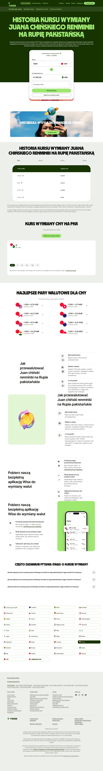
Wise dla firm (33, 705)
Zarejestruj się (89, 3)
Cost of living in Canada (38, 687)
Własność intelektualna (36, 724)
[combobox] (65, 64)
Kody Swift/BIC (56, 702)
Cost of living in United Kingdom (24, 685)
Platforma (45, 3)
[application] (22, 256)
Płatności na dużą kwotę (36, 700)
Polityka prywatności (57, 718)
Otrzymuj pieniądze (35, 702)
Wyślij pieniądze (51, 90)
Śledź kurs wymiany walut (51, 95)
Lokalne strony (56, 720)
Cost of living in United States (41, 685)
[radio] (17, 265)
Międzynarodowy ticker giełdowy (61, 700)
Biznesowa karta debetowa (37, 707)
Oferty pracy (10, 700)
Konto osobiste (25, 3)
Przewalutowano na (37, 73)
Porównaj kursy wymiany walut (60, 707)
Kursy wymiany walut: (13, 678)
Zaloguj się (80, 3)
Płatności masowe (34, 709)
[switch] (51, 69)
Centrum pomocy (11, 707)
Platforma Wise (34, 703)
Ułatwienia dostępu (12, 709)
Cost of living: (11, 685)
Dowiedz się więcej (71, 270)
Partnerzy (9, 705)
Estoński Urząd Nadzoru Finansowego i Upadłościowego (48, 749)
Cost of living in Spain (25, 687)
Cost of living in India (68, 685)
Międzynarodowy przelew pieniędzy (39, 695)
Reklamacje (33, 720)
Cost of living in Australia (55, 685)
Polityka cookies (79, 718)
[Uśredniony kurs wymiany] (60, 53)
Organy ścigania (79, 724)
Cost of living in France (13, 687)
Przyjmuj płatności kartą (36, 710)
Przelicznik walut (56, 698)
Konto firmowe (36, 3)
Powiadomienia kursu (57, 705)
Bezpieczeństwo (11, 696)
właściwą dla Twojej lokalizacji (71, 756)
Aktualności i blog (57, 695)
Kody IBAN (55, 703)
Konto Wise (33, 696)
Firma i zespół (10, 695)
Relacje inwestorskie (12, 703)
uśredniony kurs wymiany (73, 469)
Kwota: (34, 59)
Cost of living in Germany (81, 685)
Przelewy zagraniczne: (13, 681)
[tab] (18, 160)
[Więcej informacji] (23, 176)
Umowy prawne (34, 718)
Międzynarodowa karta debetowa (38, 698)
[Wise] (13, 3)
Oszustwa (54, 724)
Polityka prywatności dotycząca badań (62, 696)
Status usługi (10, 702)
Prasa (8, 698)
